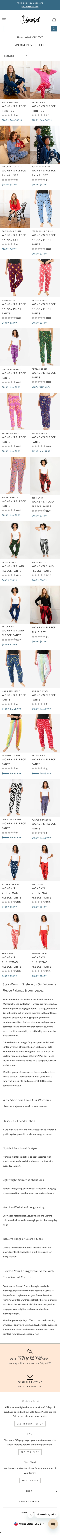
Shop (29, 1491)
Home (20, 37)
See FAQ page (30, 1452)
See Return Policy (30, 1424)
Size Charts (30, 1480)
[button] (41, 248)
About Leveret (29, 1502)
